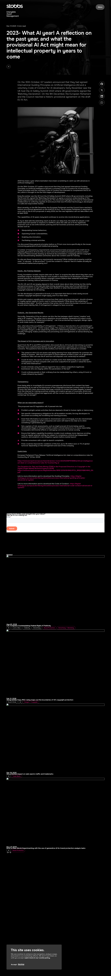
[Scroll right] (8, 852)
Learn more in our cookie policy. (37, 958)
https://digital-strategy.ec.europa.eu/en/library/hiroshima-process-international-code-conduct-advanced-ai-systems (55, 485)
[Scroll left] (10, 852)
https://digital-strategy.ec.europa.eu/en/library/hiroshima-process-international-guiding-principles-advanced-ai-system (51, 478)
